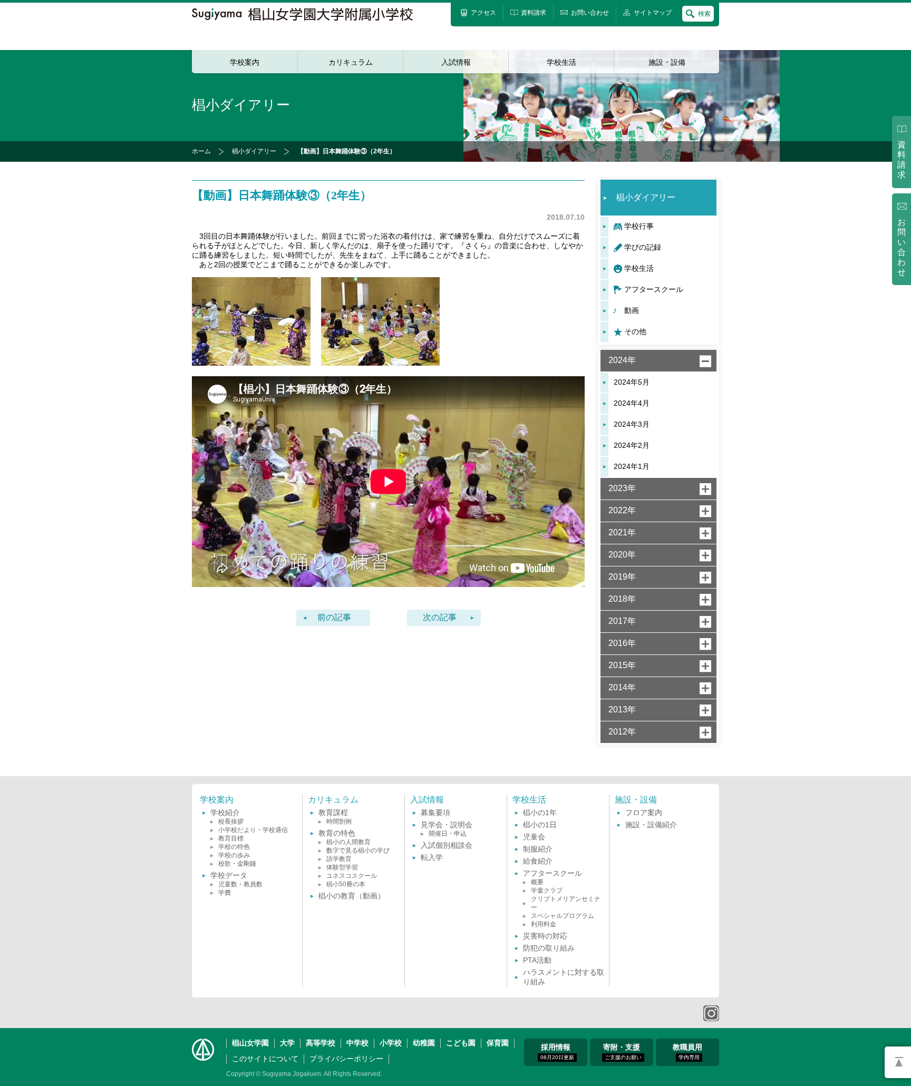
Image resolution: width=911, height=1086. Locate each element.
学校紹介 (225, 812)
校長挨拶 (231, 821)
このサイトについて (265, 1058)
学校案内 (244, 62)
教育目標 (231, 838)
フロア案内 (643, 812)
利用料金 (543, 924)
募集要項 (435, 812)
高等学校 (320, 1043)
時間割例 (339, 821)
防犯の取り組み (549, 948)
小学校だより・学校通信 (253, 830)
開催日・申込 (448, 833)
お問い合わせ (901, 247)
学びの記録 (642, 247)
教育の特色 (336, 833)
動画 (631, 310)
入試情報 (456, 62)
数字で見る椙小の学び (358, 850)
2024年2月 (632, 445)
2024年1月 (632, 466)
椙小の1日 (540, 824)
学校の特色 (234, 846)
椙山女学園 (250, 1043)
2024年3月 (632, 424)
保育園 (498, 1043)
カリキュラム (350, 62)
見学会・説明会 (446, 824)
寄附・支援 (622, 1051)
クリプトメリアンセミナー (565, 903)
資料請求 (901, 159)
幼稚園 (424, 1043)
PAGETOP (898, 1062)
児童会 (534, 837)
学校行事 (639, 226)
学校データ (228, 875)
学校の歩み (234, 855)
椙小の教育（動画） (351, 896)
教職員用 (687, 1051)
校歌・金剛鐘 (237, 863)
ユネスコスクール (351, 875)
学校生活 (561, 62)
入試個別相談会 (446, 845)
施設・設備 (666, 62)
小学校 (391, 1043)
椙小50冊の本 (345, 884)
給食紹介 (538, 861)
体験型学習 (342, 867)
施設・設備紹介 (651, 824)
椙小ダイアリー (254, 151)
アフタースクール (653, 289)
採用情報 (557, 1051)
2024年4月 (632, 403)
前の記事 (334, 617)
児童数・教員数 (240, 884)
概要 (537, 882)
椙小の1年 (540, 812)
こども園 (461, 1043)
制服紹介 (538, 849)
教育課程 (333, 812)
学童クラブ (547, 890)
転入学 (432, 857)
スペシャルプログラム (562, 915)
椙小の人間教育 (348, 842)
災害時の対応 (545, 936)
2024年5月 (632, 382)
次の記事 (440, 617)
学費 (224, 892)
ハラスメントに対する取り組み (563, 977)
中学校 (357, 1043)
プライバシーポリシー (346, 1058)
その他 (635, 331)
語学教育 (339, 859)
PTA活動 (537, 960)
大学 (287, 1043)
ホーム (201, 151)
